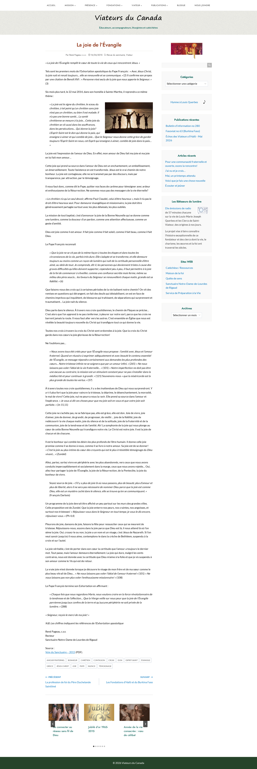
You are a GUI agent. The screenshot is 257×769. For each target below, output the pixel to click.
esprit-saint (132, 660)
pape (82, 666)
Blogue (181, 5)
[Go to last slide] (53, 724)
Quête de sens (174, 278)
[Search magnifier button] (209, 65)
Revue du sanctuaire (116, 54)
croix (111, 660)
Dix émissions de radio (178, 208)
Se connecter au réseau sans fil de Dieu (63, 731)
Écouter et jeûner (175, 185)
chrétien (85, 660)
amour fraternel (56, 660)
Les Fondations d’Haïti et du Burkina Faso (129, 680)
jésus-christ (62, 666)
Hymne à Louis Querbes (184, 102)
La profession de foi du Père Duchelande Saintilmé (68, 682)
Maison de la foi (175, 273)
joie (74, 666)
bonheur (72, 660)
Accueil (51, 5)
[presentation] (64, 712)
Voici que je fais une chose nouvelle (185, 180)
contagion (99, 660)
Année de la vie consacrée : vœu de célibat (133, 731)
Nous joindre (202, 5)
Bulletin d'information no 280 (183, 125)
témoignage (105, 666)
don (120, 660)
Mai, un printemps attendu (180, 175)
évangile (145, 660)
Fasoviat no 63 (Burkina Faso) (183, 131)
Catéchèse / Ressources (179, 267)
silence (91, 666)
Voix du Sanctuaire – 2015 (60, 652)
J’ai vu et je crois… (175, 170)
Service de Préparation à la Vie (183, 293)
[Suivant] (145, 724)
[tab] (93, 746)
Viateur (129, 54)
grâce (50, 666)
